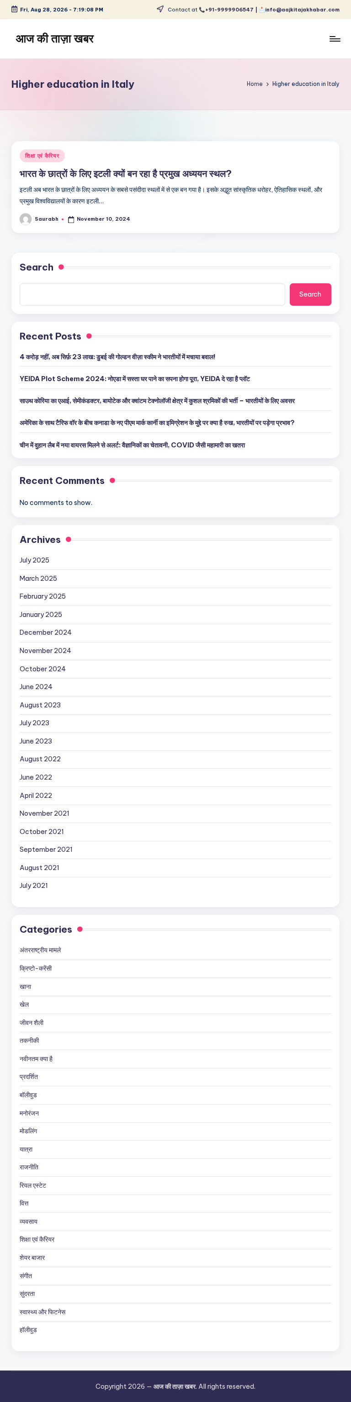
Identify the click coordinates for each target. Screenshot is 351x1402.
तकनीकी (29, 1040)
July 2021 (34, 886)
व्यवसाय (28, 1221)
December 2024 (46, 632)
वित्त (24, 1203)
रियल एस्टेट (33, 1185)
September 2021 (46, 849)
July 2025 (34, 560)
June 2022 (36, 777)
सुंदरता (27, 1294)
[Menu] (334, 39)
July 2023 (34, 723)
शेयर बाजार (32, 1257)
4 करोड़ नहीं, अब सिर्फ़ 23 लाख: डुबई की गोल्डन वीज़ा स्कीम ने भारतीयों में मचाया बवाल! (118, 357)
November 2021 (44, 813)
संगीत (26, 1276)
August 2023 (40, 705)
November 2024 (45, 651)
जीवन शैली (31, 1023)
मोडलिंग (28, 1131)
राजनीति (29, 1167)
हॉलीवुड (28, 1330)
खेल (24, 1004)
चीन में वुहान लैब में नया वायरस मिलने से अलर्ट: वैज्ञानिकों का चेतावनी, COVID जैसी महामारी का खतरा (132, 445)
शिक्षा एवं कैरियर (42, 155)
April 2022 (36, 795)
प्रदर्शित (29, 1077)
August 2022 (40, 759)
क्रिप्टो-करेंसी (36, 968)
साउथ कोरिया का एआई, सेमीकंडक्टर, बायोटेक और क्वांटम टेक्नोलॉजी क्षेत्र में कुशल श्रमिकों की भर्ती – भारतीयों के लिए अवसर (157, 401)
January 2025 (41, 615)
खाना (25, 986)
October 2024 (43, 669)
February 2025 (43, 596)
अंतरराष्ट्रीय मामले (40, 950)
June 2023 (36, 741)
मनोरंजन (29, 1113)
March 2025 (38, 578)
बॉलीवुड (28, 1095)
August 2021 (39, 868)
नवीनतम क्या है (36, 1059)
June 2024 (36, 687)
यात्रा (26, 1149)
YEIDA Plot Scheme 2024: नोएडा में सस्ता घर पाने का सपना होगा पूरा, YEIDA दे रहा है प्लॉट (135, 379)
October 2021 (42, 832)
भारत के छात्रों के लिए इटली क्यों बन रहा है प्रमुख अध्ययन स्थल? (126, 173)
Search (36, 267)
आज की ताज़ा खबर (55, 38)
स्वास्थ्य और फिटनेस (42, 1312)
